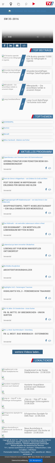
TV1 (5, 448)
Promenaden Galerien (11, 452)
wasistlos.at (40, 452)
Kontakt (18, 442)
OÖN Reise (32, 450)
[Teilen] (17, 45)
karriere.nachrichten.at (17, 448)
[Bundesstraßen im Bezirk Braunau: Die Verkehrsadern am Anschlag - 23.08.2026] (27, 359)
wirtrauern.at (27, 454)
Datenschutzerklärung (39, 442)
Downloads (11, 442)
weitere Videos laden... (27, 351)
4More (48, 452)
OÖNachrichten (40, 448)
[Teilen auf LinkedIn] (11, 45)
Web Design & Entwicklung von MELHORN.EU (35, 440)
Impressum (26, 442)
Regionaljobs (25, 452)
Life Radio (29, 448)
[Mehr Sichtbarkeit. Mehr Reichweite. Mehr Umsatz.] (27, 11)
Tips (32, 452)
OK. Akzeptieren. (35, 460)
